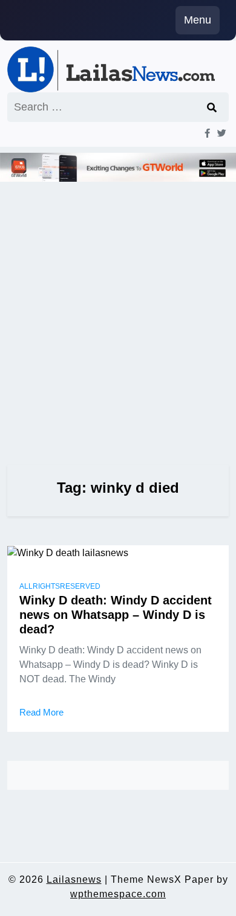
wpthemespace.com (118, 894)
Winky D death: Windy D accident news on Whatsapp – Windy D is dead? (115, 615)
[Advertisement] (118, 307)
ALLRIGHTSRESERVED (59, 586)
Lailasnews (74, 879)
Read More (41, 712)
